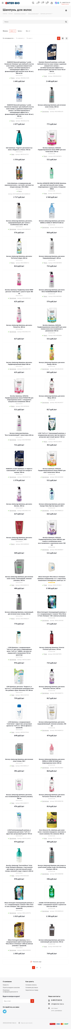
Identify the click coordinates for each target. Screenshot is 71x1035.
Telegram (4, 1011)
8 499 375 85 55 (56, 1000)
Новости (6, 985)
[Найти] (66, 22)
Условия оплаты (31, 985)
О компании (7, 981)
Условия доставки (32, 987)
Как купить (30, 981)
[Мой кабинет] (52, 3)
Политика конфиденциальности (10, 991)
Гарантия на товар (32, 990)
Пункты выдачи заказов (11, 987)
